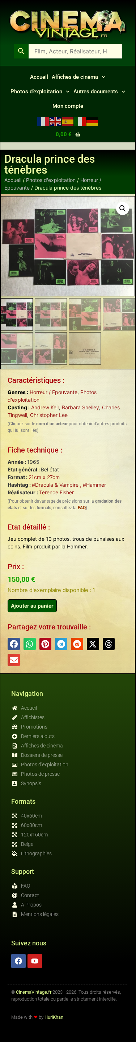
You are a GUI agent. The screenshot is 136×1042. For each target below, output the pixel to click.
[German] (92, 121)
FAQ (82, 507)
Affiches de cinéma (75, 77)
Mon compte (67, 106)
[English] (56, 121)
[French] (43, 121)
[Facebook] (18, 961)
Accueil (39, 77)
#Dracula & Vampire (55, 485)
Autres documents (95, 91)
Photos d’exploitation (36, 91)
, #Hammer (92, 485)
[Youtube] (34, 961)
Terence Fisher (56, 492)
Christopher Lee (49, 415)
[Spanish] (68, 121)
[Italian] (80, 121)
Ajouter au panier (32, 606)
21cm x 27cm (44, 477)
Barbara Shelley (80, 407)
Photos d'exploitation (51, 180)
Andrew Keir (45, 407)
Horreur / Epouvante (53, 392)
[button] (122, 208)
